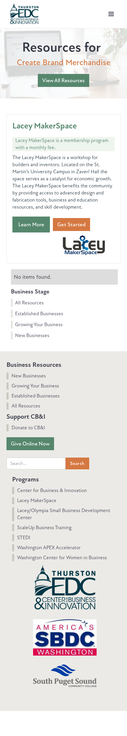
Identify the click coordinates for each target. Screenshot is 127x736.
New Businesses (32, 335)
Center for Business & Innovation (52, 490)
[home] (22, 12)
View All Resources (63, 80)
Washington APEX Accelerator (49, 547)
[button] (111, 14)
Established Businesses (39, 314)
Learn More (31, 224)
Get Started (71, 224)
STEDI (23, 537)
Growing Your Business (39, 324)
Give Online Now (30, 443)
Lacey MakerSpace (36, 500)
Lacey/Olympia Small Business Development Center (63, 514)
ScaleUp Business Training (44, 527)
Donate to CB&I (28, 428)
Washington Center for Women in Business (62, 558)
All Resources (29, 303)
